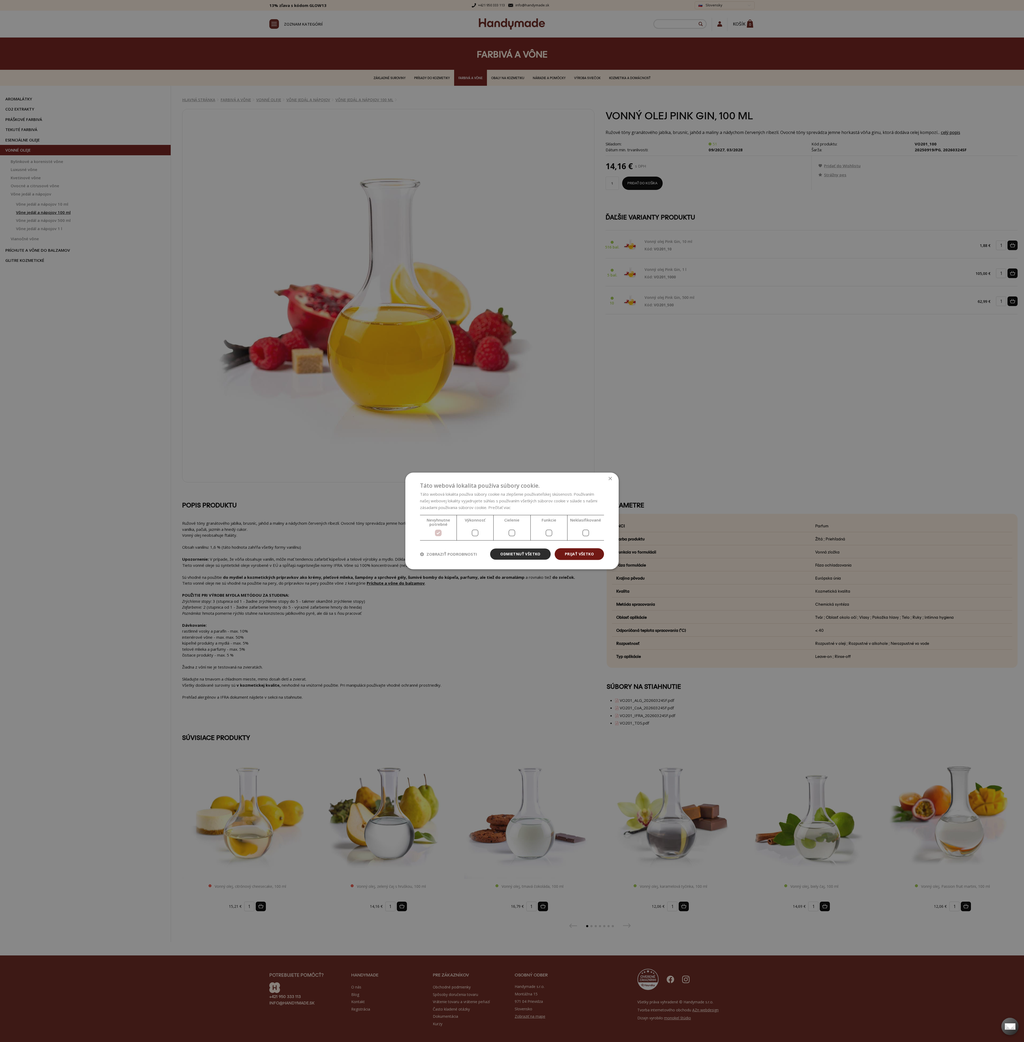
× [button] (610, 479)
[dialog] (512, 521)
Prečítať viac (499, 507)
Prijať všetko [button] (579, 553)
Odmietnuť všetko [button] (520, 553)
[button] (448, 554)
